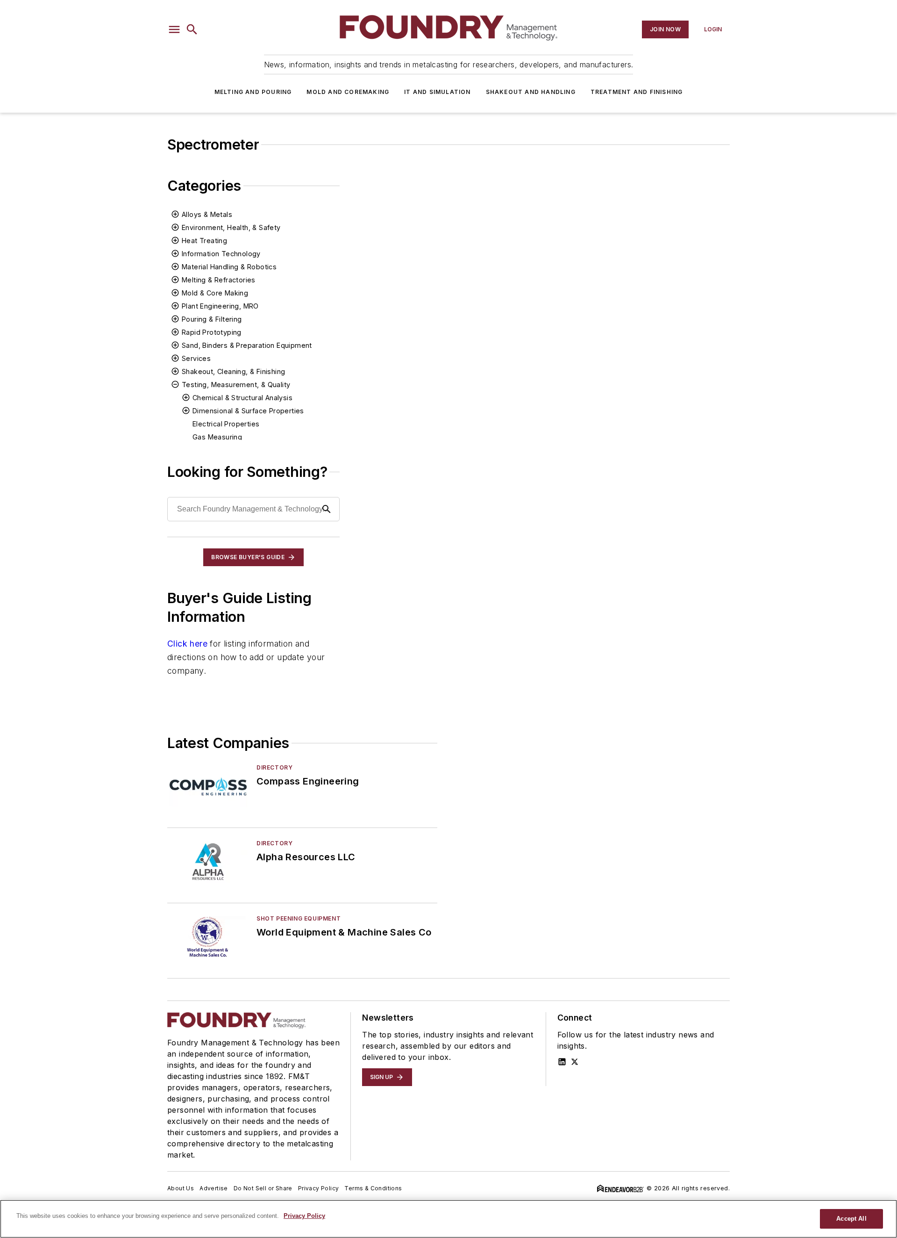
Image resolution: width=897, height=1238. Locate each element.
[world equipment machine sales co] (208, 937)
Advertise (213, 1188)
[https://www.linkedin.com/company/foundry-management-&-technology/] (562, 1061)
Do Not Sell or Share (263, 1188)
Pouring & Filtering (212, 319)
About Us (180, 1188)
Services (196, 358)
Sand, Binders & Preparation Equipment (247, 345)
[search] (192, 29)
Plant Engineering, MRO (220, 306)
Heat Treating (204, 241)
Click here (187, 643)
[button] (174, 29)
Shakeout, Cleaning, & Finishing (233, 371)
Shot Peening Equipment (298, 918)
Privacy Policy (318, 1188)
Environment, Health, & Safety (231, 227)
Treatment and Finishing (637, 91)
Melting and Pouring (253, 91)
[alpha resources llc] (208, 862)
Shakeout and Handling (531, 91)
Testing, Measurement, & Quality (236, 385)
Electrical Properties (225, 424)
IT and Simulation (437, 91)
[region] (448, 1219)
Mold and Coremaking (347, 91)
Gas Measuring (217, 437)
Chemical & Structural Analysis (242, 398)
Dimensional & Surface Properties (248, 411)
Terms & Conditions (373, 1188)
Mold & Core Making (215, 293)
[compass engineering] (208, 786)
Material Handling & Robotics (229, 267)
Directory (274, 767)
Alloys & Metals (207, 214)
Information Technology (221, 254)
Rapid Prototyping (212, 332)
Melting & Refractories (219, 280)
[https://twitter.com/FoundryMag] (574, 1061)
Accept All (851, 1218)
